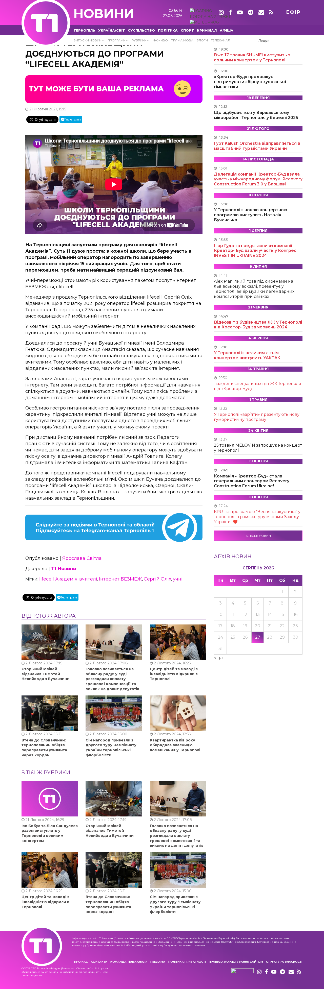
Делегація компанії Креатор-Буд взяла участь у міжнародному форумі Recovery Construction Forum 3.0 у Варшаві (258, 179)
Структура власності (284, 961)
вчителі (88, 579)
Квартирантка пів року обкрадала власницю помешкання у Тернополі (175, 745)
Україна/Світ (111, 30)
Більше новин (258, 536)
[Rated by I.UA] (242, 972)
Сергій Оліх (157, 579)
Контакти (99, 961)
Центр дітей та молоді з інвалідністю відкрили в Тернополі (174, 674)
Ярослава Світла (82, 558)
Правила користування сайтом (236, 961)
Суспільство (141, 30)
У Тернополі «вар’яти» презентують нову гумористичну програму (256, 417)
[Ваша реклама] (113, 89)
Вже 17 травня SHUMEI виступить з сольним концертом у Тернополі (252, 57)
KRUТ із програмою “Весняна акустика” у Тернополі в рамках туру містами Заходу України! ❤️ (257, 516)
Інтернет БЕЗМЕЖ (120, 579)
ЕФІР (293, 12)
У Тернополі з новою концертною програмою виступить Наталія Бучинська (250, 214)
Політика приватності (187, 961)
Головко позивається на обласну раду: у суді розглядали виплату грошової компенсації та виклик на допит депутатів (112, 679)
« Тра (219, 657)
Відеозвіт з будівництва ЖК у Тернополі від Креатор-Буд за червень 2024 (258, 325)
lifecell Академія (58, 579)
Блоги (202, 40)
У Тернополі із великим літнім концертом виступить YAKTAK (247, 355)
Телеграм (72, 119)
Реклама (157, 961)
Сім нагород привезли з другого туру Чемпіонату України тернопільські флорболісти (111, 747)
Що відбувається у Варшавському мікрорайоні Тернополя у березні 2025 (256, 115)
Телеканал (220, 40)
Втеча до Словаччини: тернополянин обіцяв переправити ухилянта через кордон (44, 747)
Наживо (160, 40)
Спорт (187, 30)
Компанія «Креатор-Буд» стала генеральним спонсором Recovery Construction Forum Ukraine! (251, 481)
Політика (168, 30)
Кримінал (207, 30)
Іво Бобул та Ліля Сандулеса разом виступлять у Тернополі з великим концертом (50, 833)
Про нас (81, 961)
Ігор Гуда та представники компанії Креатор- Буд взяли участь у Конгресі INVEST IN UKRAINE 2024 (255, 250)
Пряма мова (182, 40)
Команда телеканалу (128, 961)
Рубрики (139, 40)
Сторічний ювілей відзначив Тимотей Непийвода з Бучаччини (46, 674)
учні (178, 579)
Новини (103, 13)
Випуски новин (87, 40)
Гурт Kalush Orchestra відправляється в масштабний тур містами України (257, 146)
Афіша (226, 30)
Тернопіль (84, 30)
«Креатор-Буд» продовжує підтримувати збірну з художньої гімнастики (250, 81)
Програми (117, 40)
